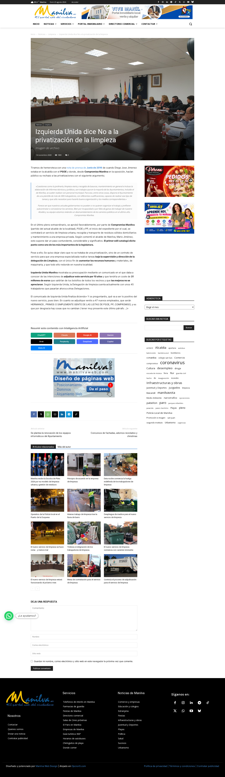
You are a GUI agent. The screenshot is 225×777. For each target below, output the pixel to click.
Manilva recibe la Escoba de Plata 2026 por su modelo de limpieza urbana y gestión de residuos (45, 481)
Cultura (150, 368)
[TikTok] (175, 2)
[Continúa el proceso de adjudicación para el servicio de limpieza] (120, 565)
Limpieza (52, 34)
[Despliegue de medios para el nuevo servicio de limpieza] (120, 500)
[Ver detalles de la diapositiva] (169, 181)
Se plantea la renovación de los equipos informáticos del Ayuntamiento (51, 435)
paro (162, 402)
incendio (175, 378)
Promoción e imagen (155, 417)
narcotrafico (170, 397)
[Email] (55, 414)
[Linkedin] (167, 2)
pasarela (149, 408)
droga (178, 368)
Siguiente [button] (190, 180)
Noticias (41, 34)
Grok (41, 341)
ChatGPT (41, 335)
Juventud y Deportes (156, 387)
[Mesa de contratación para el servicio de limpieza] (84, 565)
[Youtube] (188, 2)
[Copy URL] (76, 414)
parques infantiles (175, 403)
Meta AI (41, 348)
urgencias (182, 423)
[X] (180, 2)
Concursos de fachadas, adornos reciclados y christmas (114, 435)
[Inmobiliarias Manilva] (137, 12)
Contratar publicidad (208, 766)
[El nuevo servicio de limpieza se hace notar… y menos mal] (47, 533)
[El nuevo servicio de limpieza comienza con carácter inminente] (120, 533)
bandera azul (163, 353)
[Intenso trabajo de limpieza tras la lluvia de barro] (84, 500)
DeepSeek (87, 341)
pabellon (151, 402)
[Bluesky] (192, 2)
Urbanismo (170, 422)
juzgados (174, 387)
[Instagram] (163, 2)
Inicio (33, 34)
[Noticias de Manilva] (55, 12)
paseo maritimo (162, 408)
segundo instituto (154, 422)
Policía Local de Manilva (159, 412)
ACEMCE (149, 348)
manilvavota (166, 392)
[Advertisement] (169, 265)
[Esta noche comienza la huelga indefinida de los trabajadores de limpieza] (120, 464)
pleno (182, 407)
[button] (190, 24)
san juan (171, 418)
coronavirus (172, 362)
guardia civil (181, 373)
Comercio (179, 357)
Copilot (110, 341)
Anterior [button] (148, 180)
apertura (172, 348)
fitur (172, 373)
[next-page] (37, 589)
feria (166, 373)
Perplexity (64, 341)
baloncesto (151, 353)
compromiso (152, 363)
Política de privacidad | (156, 766)
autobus (181, 348)
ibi (155, 378)
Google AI (87, 335)
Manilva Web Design (47, 766)
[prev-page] (33, 589)
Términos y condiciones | (182, 766)
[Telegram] (171, 2)
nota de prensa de (84, 167)
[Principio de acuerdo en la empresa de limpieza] (84, 464)
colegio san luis (165, 358)
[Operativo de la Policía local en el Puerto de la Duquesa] (47, 500)
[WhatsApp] (184, 2)
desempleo (164, 368)
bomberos (175, 352)
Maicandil (150, 393)
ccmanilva (151, 357)
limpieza (186, 387)
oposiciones (184, 398)
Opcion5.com (79, 766)
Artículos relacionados (43, 447)
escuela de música (154, 373)
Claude (64, 335)
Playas (174, 408)
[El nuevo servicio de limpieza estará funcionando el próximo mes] (47, 565)
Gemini (110, 335)
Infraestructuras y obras (164, 382)
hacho (149, 378)
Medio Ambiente (154, 398)
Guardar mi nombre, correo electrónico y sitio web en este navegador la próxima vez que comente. (83, 661)
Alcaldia (160, 347)
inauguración (163, 378)
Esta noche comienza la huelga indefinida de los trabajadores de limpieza (118, 481)
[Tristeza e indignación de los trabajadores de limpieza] (84, 533)
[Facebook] (158, 2)
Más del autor (64, 447)
